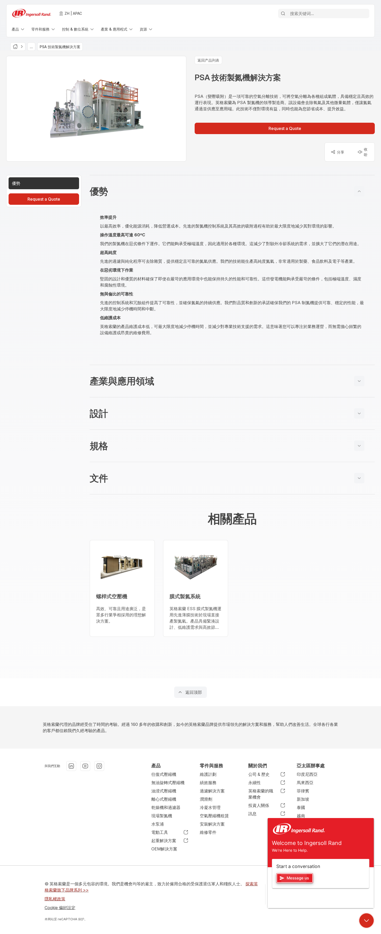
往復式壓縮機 (163, 774)
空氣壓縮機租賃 (214, 815)
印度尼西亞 (307, 774)
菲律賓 (303, 790)
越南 (301, 815)
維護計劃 (208, 774)
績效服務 (208, 782)
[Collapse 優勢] (359, 191)
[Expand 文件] (359, 478)
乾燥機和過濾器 (165, 807)
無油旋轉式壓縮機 (168, 782)
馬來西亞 (305, 782)
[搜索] (283, 13)
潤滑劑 (206, 799)
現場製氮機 (161, 815)
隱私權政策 (55, 898)
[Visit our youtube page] (85, 766)
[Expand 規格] (359, 446)
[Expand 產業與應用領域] (359, 381)
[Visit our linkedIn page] (71, 766)
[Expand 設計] (359, 413)
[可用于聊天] (366, 920)
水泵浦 (157, 824)
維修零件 (208, 832)
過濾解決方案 (212, 790)
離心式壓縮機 (163, 799)
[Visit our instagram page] (99, 766)
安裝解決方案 (212, 824)
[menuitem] (18, 29)
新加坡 (303, 799)
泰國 (301, 807)
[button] (232, 191)
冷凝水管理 (210, 807)
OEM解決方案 (164, 848)
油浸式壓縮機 (163, 790)
